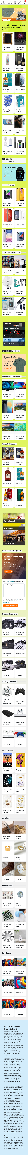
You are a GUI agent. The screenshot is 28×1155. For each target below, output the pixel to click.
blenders (6, 1103)
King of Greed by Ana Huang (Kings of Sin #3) (7, 810)
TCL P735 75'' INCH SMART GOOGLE (20, 394)
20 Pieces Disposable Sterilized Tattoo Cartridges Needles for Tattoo (20, 130)
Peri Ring (18, 857)
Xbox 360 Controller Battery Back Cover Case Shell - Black (7, 722)
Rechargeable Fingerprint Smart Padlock (7, 312)
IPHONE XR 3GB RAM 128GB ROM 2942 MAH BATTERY (7, 224)
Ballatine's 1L (6, 462)
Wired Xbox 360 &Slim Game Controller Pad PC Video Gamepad (20, 701)
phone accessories (16, 1129)
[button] (3, 14)
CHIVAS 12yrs (6, 504)
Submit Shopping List (11, 605)
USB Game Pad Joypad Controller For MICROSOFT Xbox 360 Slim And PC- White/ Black (7, 699)
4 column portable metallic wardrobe (7, 130)
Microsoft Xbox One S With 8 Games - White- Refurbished (20, 722)
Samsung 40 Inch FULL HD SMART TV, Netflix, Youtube (20, 415)
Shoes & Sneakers (9, 614)
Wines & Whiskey (9, 444)
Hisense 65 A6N (19, 992)
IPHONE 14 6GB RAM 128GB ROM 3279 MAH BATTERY (7, 203)
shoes (5, 1066)
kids (11, 1069)
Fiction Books (7, 751)
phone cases (7, 1132)
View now (8, 177)
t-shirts (9, 1072)
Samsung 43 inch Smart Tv (7, 436)
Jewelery (5, 818)
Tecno (9, 1121)
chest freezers (18, 1101)
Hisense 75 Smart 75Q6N (20, 1013)
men (20, 1067)
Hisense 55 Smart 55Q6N (7, 971)
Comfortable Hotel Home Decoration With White (20, 945)
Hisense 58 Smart (7, 992)
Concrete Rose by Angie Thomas (7, 789)
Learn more (8, 571)
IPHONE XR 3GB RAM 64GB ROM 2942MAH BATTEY (20, 203)
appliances (7, 1095)
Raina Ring (5, 857)
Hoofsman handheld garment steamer (20, 270)
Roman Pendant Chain (7, 836)
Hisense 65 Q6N (7, 1013)
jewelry (14, 1066)
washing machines (13, 1103)
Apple (12, 1121)
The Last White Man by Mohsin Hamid (7, 769)
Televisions (6, 953)
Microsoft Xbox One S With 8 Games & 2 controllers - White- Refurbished (7, 743)
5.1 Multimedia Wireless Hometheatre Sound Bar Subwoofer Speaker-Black (20, 151)
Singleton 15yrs (19, 483)
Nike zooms (6, 632)
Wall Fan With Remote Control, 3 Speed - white (7, 291)
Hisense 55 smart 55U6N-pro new (20, 971)
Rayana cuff (19, 836)
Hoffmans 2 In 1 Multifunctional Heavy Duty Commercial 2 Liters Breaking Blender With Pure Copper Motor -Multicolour (7, 270)
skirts (14, 1073)
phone (14, 1108)
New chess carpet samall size (7, 924)
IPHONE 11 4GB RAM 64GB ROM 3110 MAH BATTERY (20, 224)
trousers (14, 1072)
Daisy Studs (18, 878)
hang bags (12, 1079)
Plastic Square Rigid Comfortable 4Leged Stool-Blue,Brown (20, 110)
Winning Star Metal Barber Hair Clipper (20, 291)
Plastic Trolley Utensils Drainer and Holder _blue (7, 110)
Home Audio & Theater (11, 376)
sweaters (10, 1066)
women (6, 1069)
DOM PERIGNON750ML (20, 68)
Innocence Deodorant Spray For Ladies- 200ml (7, 68)
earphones (14, 1132)
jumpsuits (18, 1073)
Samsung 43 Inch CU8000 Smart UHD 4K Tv (20, 436)
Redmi (22, 1121)
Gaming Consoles (9, 682)
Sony (15, 1121)
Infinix (5, 1121)
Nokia (14, 1120)
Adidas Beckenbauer (20, 632)
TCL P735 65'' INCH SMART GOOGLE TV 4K (7, 394)
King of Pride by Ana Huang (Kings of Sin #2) (20, 789)
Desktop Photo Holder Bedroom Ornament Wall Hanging (7, 47)
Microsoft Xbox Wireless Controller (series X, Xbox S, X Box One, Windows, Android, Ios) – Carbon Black (20, 743)
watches (18, 1078)
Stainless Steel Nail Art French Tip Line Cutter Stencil (7, 945)
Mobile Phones (8, 185)
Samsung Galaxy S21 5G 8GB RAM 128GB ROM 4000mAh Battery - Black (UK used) (20, 89)
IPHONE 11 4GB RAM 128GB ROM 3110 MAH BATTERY (7, 245)
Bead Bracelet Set (7, 878)
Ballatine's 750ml (20, 462)
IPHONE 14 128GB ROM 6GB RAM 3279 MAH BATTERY (20, 245)
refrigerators (11, 1101)
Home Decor (7, 886)
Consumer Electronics (11, 252)
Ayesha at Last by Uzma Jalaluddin (20, 769)
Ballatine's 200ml (7, 483)
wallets (17, 1079)
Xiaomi (18, 1121)
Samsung (18, 1120)
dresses (11, 1073)
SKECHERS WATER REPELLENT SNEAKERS (20, 674)
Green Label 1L (19, 504)
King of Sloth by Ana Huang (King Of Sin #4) (20, 810)
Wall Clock (18, 904)
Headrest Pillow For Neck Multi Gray (20, 924)
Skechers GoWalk (7, 653)
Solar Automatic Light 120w (20, 312)
